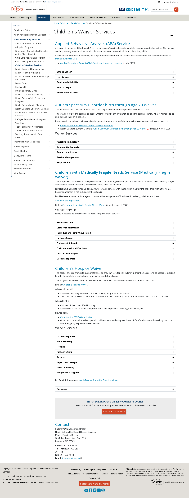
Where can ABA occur (67, 92)
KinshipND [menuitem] (20, 87)
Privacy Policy (117, 474)
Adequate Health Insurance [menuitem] (28, 43)
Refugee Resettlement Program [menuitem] (30, 119)
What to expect (65, 87)
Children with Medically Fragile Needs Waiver (83, 205)
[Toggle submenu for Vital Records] (49, 173)
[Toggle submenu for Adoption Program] (49, 47)
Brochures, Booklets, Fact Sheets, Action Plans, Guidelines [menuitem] (31, 52)
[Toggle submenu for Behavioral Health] (49, 155)
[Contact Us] (128, 9)
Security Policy (95, 478)
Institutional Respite (67, 253)
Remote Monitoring (67, 152)
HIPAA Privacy (74, 474)
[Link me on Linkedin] (142, 9)
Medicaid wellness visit (66, 58)
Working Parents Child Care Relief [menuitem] (28, 136)
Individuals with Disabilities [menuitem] (27, 141)
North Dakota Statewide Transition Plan (98, 380)
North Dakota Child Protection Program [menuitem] (30, 100)
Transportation (65, 222)
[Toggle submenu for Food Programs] (49, 146)
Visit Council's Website (114, 411)
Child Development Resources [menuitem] (29, 61)
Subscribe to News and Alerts (94, 483)
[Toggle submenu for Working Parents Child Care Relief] (49, 135)
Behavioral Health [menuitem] (22, 155)
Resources (62, 389)
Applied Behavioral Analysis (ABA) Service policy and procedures (91, 63)
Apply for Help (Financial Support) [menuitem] (30, 34)
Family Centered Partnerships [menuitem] (29, 69)
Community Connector (68, 147)
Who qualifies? (64, 71)
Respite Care (63, 162)
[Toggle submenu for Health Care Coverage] (49, 160)
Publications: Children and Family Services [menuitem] (31, 114)
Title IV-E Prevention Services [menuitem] (29, 130)
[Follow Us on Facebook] (133, 9)
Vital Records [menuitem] (20, 173)
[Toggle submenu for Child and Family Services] (49, 39)
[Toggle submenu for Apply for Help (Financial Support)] (49, 34)
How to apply (63, 77)
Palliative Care (64, 351)
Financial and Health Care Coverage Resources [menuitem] (32, 78)
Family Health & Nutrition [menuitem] (27, 72)
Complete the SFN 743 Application (76, 317)
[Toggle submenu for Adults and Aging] (49, 30)
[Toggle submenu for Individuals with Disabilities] (49, 141)
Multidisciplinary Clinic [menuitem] (26, 90)
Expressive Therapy (67, 362)
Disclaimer (113, 469)
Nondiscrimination (90, 474)
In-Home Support (65, 238)
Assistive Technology (68, 141)
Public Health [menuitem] (20, 151)
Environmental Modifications (72, 248)
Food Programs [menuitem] (21, 146)
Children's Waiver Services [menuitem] (28, 65)
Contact (104, 474)
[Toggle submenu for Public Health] (49, 151)
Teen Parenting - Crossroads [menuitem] (29, 126)
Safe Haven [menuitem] (20, 123)
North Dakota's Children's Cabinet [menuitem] (31, 108)
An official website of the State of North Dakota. (36, 2)
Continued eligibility (67, 82)
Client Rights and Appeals (95, 469)
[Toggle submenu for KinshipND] (49, 87)
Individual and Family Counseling (74, 232)
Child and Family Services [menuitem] (27, 39)
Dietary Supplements (68, 227)
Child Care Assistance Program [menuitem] (30, 57)
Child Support (25, 17)
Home (13, 17)
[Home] (29, 9)
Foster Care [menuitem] (20, 83)
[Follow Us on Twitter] (138, 9)
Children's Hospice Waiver (74, 284)
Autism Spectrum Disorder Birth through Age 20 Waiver (119, 128)
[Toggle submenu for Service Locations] (49, 168)
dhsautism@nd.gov (71, 458)
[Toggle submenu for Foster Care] (49, 83)
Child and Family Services (73, 23)
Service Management (68, 157)
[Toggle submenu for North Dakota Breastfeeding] (49, 94)
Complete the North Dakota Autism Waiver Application (86, 125)
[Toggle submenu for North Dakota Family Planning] (49, 105)
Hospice (61, 346)
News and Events (98, 17)
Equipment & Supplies (68, 243)
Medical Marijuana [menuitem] (23, 164)
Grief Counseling (65, 367)
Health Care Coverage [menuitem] (24, 160)
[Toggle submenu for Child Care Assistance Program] (49, 57)
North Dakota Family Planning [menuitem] (29, 105)
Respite (61, 357)
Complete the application (67, 200)
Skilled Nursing (65, 341)
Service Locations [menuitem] (22, 168)
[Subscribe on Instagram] (147, 9)
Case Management (66, 258)
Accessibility (76, 469)
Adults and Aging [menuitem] (22, 30)
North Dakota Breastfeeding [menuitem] (29, 94)
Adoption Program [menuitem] (24, 47)
